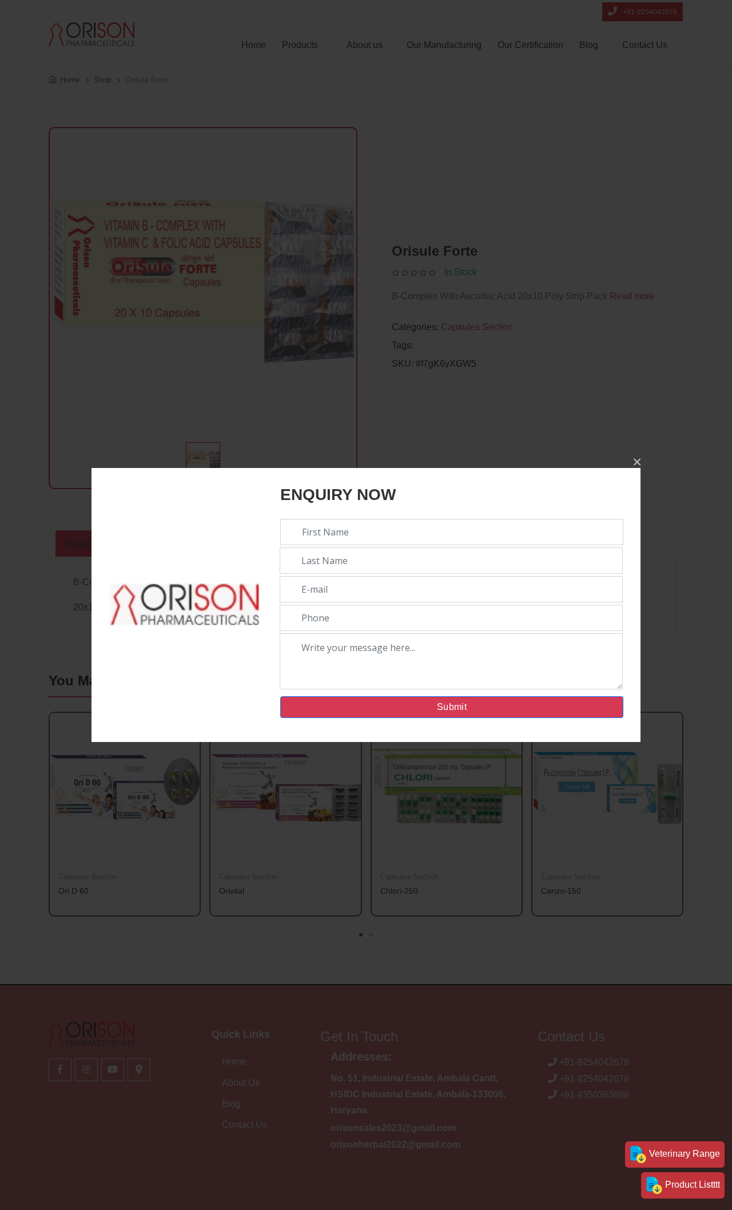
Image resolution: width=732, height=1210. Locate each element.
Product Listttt (691, 1184)
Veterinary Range (683, 1154)
